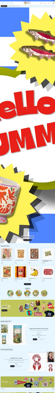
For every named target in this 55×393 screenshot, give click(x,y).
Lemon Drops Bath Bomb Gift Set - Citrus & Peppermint (47, 261)
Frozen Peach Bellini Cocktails (19, 260)
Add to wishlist (41, 339)
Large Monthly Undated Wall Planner (6, 260)
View (34, 339)
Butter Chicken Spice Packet (19, 278)
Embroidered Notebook (4, 278)
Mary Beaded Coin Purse (32, 278)
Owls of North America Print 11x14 (33, 260)
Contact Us (53, 0)
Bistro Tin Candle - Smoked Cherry (47, 278)
